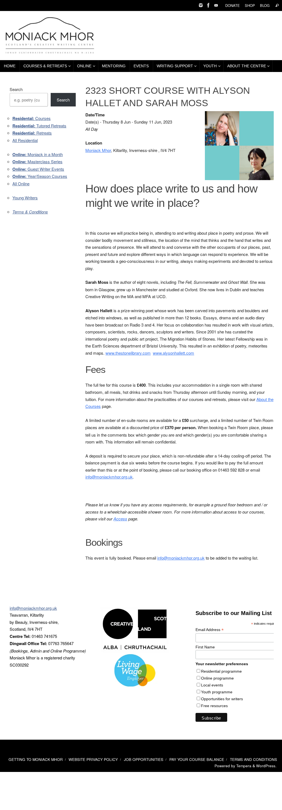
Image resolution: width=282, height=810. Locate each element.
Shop (250, 5)
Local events (212, 685)
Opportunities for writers (222, 699)
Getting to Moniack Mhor (36, 759)
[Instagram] (201, 5)
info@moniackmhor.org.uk (109, 477)
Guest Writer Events (38, 169)
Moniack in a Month (37, 154)
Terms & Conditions (30, 212)
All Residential (25, 140)
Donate (232, 5)
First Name (205, 647)
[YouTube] (216, 5)
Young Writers (25, 198)
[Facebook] (208, 5)
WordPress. (266, 765)
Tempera (243, 765)
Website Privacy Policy (93, 759)
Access (120, 519)
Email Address (210, 629)
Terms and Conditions (253, 759)
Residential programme (221, 671)
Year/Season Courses (39, 176)
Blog (265, 5)
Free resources (214, 706)
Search (16, 89)
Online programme (217, 678)
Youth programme (216, 692)
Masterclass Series (37, 161)
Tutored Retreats (39, 126)
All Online (20, 183)
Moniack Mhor (98, 150)
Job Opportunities (143, 759)
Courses (31, 118)
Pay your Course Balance (196, 759)
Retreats (32, 133)
